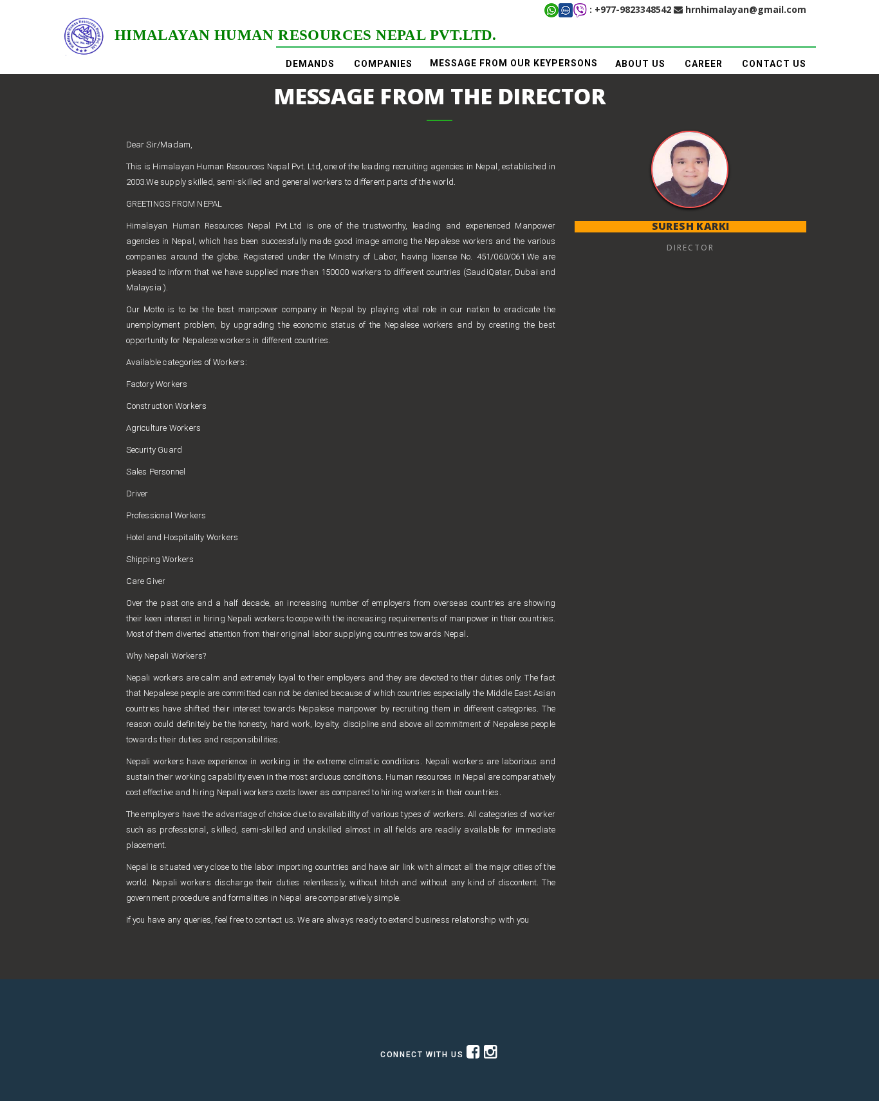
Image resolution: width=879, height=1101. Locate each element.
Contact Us (774, 64)
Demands (310, 64)
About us (640, 64)
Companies (383, 64)
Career (704, 64)
